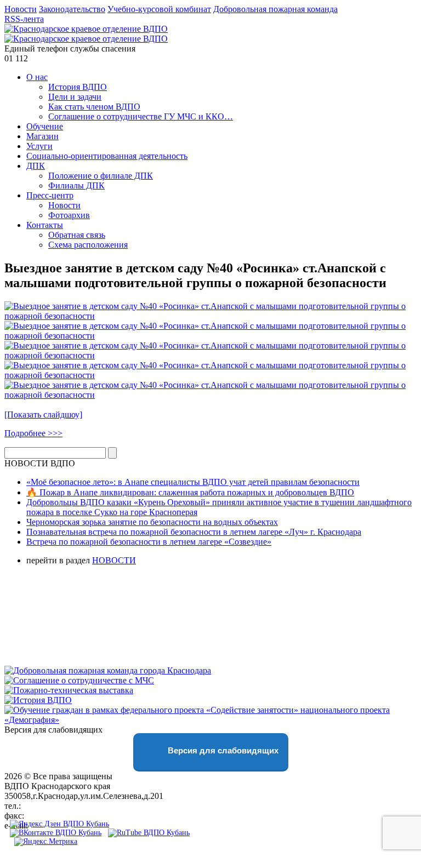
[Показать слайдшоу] (43, 414)
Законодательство (72, 9)
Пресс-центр (49, 195)
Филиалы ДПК (76, 185)
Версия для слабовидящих (222, 750)
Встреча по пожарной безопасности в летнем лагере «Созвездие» (148, 541)
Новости (20, 9)
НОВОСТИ (114, 560)
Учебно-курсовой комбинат (159, 9)
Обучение (44, 126)
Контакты (44, 225)
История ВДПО (77, 87)
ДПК (35, 165)
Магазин (42, 136)
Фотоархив (69, 215)
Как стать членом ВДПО (94, 106)
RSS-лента (24, 19)
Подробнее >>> (33, 433)
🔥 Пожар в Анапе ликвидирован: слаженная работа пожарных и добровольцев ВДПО (190, 492)
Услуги (39, 146)
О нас (37, 77)
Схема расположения (88, 244)
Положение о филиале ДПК (100, 175)
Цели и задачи (74, 96)
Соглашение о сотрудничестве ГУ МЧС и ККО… (140, 116)
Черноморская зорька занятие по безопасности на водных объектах (152, 522)
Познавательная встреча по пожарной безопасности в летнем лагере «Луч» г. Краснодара (193, 531)
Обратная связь (76, 234)
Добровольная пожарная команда (275, 9)
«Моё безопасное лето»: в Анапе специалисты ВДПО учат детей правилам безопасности (193, 482)
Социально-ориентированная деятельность (106, 156)
